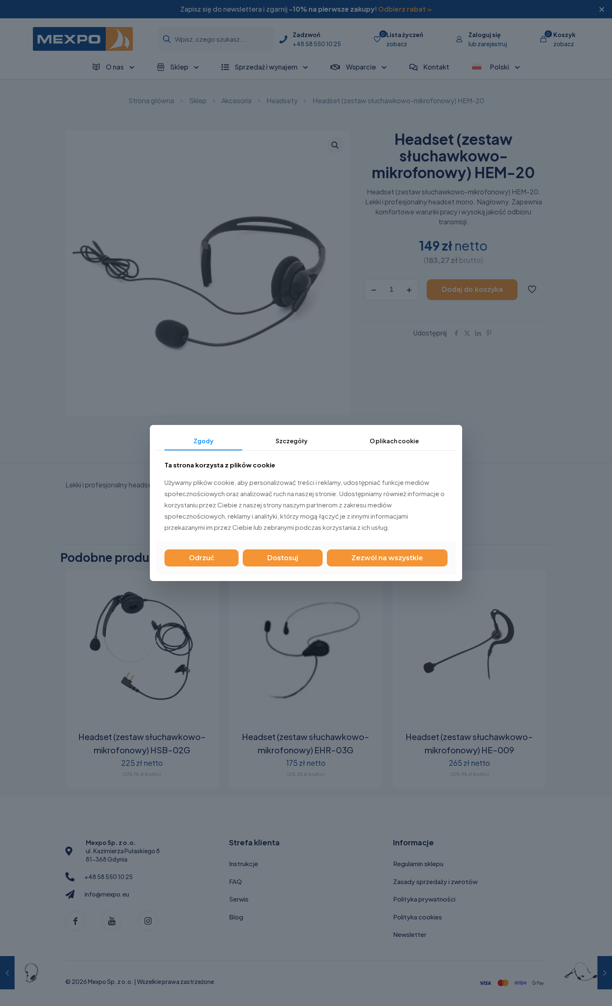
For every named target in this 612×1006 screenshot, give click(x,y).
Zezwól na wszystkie (387, 558)
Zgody (204, 441)
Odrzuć (201, 558)
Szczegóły (292, 441)
